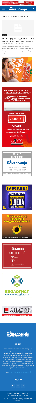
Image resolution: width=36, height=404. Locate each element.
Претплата (25, 393)
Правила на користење (15, 395)
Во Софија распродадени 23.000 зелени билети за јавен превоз (18, 39)
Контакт (26, 395)
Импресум (9, 393)
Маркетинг (17, 393)
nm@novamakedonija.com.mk (21, 372)
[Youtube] (23, 386)
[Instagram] (18, 386)
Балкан (4, 35)
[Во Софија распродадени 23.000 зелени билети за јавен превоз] (18, 28)
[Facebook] (13, 386)
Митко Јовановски (7, 43)
